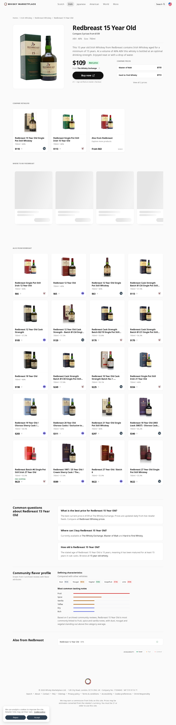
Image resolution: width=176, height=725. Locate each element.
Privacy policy (74, 694)
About (37, 694)
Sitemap (61, 694)
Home (15, 18)
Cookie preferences (123, 694)
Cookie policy (39, 712)
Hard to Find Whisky (133, 535)
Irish (70, 4)
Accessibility (107, 694)
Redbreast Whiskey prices (92, 519)
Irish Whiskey (26, 18)
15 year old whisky (99, 555)
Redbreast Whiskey (43, 18)
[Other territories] (170, 4)
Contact (46, 694)
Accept (37, 717)
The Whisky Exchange (92, 535)
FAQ (54, 694)
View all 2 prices (140, 82)
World (106, 4)
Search (29, 694)
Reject (15, 717)
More (115, 4)
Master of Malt (111, 535)
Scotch (61, 4)
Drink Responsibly (142, 694)
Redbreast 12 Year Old (69, 642)
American (94, 4)
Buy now (86, 75)
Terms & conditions (90, 694)
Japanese (81, 4)
